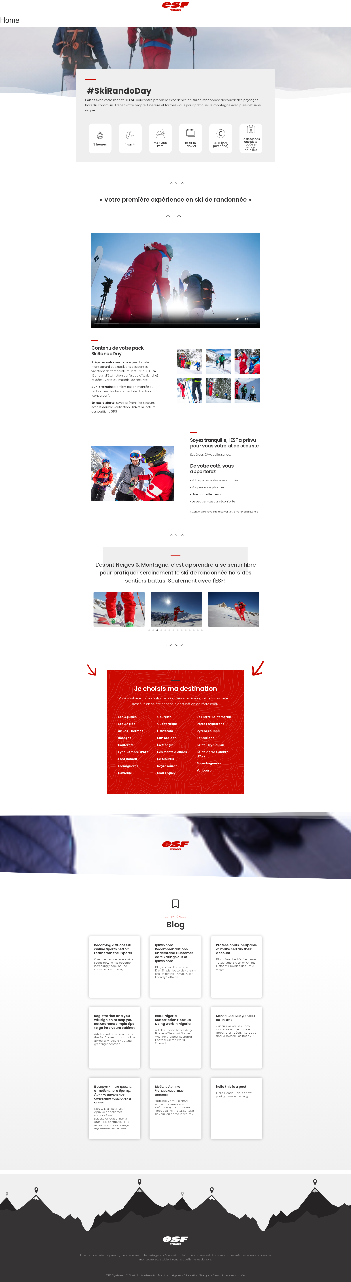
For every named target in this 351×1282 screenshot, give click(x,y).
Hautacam (165, 731)
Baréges (124, 738)
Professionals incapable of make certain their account (236, 949)
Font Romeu (127, 759)
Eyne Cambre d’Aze (133, 752)
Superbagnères (209, 763)
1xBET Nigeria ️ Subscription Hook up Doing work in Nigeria (173, 1020)
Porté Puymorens (210, 724)
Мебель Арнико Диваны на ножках (235, 1018)
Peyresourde (167, 766)
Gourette (164, 717)
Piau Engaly (166, 773)
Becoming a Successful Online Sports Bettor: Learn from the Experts (113, 949)
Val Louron (205, 770)
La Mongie (165, 745)
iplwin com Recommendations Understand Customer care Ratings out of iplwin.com (174, 953)
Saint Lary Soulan (210, 745)
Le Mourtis (165, 759)
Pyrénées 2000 (208, 731)
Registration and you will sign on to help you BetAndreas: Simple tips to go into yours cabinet (114, 1022)
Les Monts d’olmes (172, 752)
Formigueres (128, 766)
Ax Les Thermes (130, 731)
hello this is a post (231, 1086)
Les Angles (126, 724)
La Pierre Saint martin (214, 717)
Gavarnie (125, 773)
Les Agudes (127, 717)
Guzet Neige (167, 724)
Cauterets (125, 745)
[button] (149, 630)
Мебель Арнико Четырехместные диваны (169, 1090)
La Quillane (205, 738)
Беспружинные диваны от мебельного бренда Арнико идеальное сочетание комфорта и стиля (113, 1094)
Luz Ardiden (167, 738)
